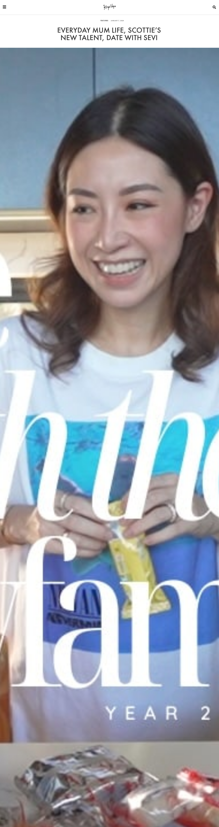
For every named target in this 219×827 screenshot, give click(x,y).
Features (104, 21)
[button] (214, 7)
